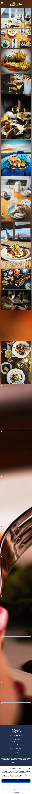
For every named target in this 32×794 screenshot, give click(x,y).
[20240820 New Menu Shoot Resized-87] (16, 18)
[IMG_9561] (16, 605)
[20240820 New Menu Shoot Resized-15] (16, 279)
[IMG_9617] (16, 362)
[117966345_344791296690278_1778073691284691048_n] (16, 692)
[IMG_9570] (16, 575)
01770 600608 (16, 741)
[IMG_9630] (16, 300)
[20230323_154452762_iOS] (16, 245)
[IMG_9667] (16, 626)
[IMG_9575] (16, 540)
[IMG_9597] (16, 509)
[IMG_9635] (16, 61)
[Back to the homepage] (16, 3)
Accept (16, 780)
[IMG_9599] (16, 484)
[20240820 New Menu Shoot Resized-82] (16, 198)
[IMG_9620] (16, 325)
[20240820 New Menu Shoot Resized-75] (16, 38)
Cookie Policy (16, 792)
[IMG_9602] (16, 453)
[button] (30, 768)
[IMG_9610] (16, 407)
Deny (16, 785)
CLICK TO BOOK (16, 739)
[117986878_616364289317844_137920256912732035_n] (16, 658)
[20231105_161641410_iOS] (16, 158)
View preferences (16, 789)
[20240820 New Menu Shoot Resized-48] (16, 712)
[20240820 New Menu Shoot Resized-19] (16, 84)
